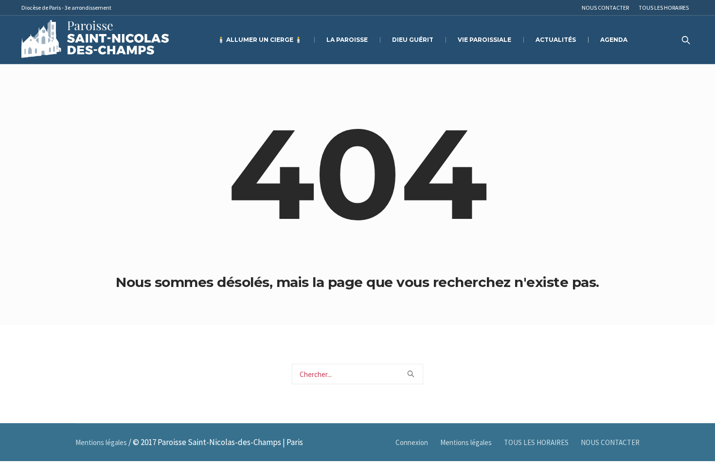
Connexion (411, 442)
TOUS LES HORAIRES (536, 442)
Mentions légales (466, 442)
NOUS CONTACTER (610, 442)
